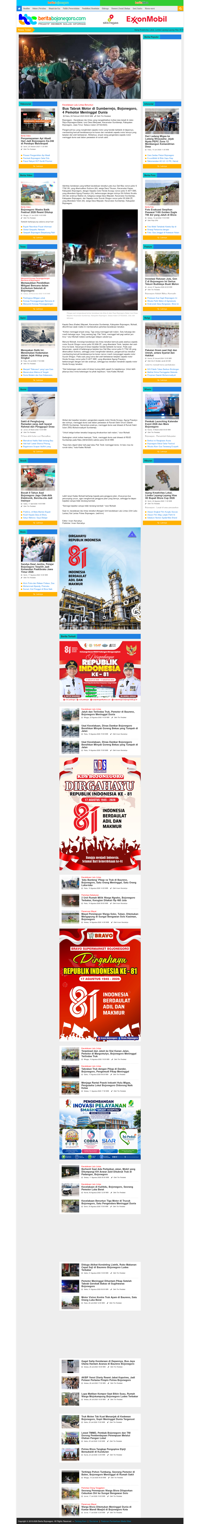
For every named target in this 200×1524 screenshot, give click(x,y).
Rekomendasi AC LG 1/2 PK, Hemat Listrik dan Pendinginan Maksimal (162, 162)
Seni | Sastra (137, 8)
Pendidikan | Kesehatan (90, 8)
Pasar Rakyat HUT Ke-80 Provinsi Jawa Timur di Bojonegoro (37, 162)
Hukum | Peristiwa (39, 8)
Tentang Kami (81, 1521)
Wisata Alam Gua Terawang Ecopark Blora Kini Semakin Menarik (162, 448)
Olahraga (105, 8)
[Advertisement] (100, 161)
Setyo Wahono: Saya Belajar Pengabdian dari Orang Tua (35, 519)
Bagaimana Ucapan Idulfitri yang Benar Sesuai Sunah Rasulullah (37, 448)
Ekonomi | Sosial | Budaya (120, 8)
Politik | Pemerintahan (71, 8)
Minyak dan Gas (54, 8)
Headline (26, 8)
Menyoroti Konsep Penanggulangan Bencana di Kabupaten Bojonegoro (38, 305)
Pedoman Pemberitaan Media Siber (116, 1521)
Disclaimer (93, 1521)
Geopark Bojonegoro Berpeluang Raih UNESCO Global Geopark (39, 234)
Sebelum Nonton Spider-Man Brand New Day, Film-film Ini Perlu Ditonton (162, 519)
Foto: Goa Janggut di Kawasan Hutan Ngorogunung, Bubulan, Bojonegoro (163, 234)
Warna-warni (150, 8)
